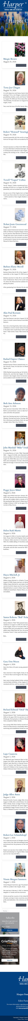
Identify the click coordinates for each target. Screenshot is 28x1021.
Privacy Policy (21, 1019)
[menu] (25, 3)
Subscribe (9, 930)
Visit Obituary (21, 65)
